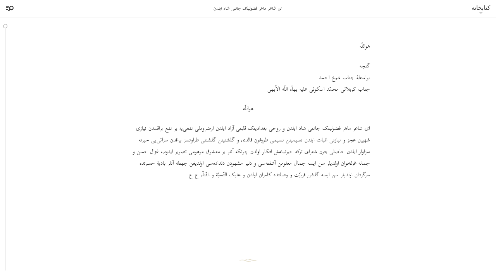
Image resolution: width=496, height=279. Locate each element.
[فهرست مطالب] (8, 8)
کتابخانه (481, 7)
